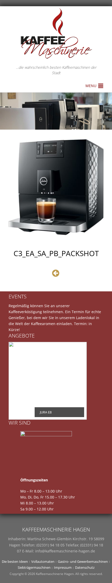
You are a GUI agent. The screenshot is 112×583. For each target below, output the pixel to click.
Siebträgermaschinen (34, 567)
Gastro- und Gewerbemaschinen (83, 561)
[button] (90, 86)
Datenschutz (85, 567)
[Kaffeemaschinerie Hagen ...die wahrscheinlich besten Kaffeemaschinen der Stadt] (56, 33)
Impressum (63, 567)
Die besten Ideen (15, 561)
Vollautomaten (42, 561)
